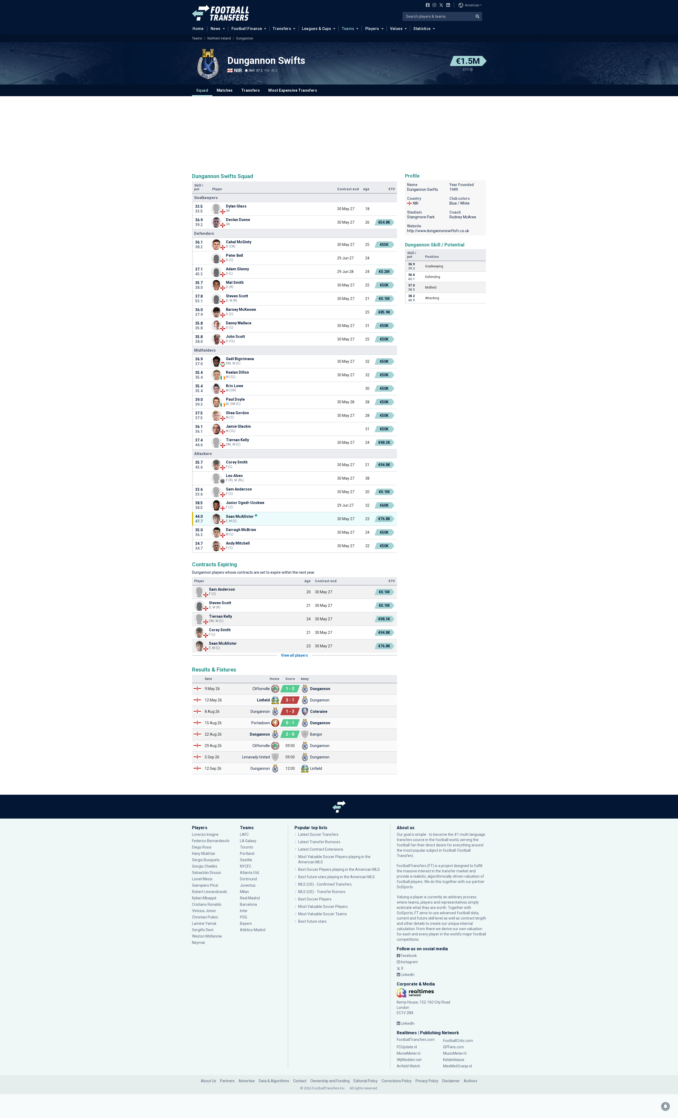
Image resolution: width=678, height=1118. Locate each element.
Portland (247, 853)
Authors (470, 1081)
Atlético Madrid (252, 930)
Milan (244, 892)
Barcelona (248, 904)
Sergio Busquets (206, 860)
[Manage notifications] (665, 1106)
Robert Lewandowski (209, 892)
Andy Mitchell (238, 543)
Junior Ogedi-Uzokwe (245, 503)
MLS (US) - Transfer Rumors (321, 892)
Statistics (422, 28)
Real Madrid (250, 898)
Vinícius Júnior (204, 911)
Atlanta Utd (249, 872)
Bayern (246, 923)
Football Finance (246, 28)
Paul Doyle (235, 399)
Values (396, 28)
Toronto (246, 847)
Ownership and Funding (330, 1081)
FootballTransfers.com (416, 1039)
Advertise (247, 1081)
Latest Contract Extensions (320, 849)
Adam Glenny (237, 269)
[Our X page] (440, 5)
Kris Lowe (234, 386)
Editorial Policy (366, 1081)
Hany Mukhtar (203, 853)
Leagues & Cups (316, 28)
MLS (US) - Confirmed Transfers (325, 884)
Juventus (248, 885)
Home (198, 28)
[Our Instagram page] (433, 5)
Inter (244, 911)
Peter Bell (234, 255)
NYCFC (245, 866)
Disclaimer (451, 1081)
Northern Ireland (219, 38)
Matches (225, 90)
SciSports (405, 887)
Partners (227, 1081)
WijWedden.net (409, 1060)
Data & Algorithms (274, 1081)
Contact (299, 1081)
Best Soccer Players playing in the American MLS (339, 869)
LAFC (244, 834)
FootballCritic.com (458, 1041)
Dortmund (248, 879)
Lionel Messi (202, 879)
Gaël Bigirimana (240, 359)
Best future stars (312, 921)
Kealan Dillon (237, 372)
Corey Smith (237, 462)
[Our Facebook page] (427, 5)
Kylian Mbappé (204, 898)
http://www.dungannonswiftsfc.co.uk (438, 231)
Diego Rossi (201, 847)
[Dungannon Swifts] (208, 64)
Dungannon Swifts (266, 60)
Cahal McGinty (238, 242)
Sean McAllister (240, 516)
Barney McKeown (241, 309)
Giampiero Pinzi (205, 885)
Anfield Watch (408, 1066)
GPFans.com (453, 1047)
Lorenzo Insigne (205, 834)
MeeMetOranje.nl (457, 1066)
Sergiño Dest (202, 930)
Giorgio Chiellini (204, 866)
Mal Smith (235, 282)
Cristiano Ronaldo (206, 904)
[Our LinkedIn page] (447, 5)
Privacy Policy (427, 1081)
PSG (243, 917)
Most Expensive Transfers (292, 90)
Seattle (246, 860)
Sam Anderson (239, 489)
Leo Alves (234, 476)
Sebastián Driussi (207, 872)
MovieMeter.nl (408, 1053)
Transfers (282, 28)
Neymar (198, 942)
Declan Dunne (238, 220)
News (216, 28)
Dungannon (244, 38)
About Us (208, 1081)
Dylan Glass (236, 206)
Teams (348, 28)
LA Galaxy (248, 841)
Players (372, 28)
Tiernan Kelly (237, 440)
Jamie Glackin (238, 426)
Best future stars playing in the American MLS (336, 877)
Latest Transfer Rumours (319, 842)
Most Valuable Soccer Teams (322, 914)
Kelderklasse (453, 1060)
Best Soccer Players (315, 899)
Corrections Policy (397, 1081)
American (472, 5)
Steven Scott (237, 296)
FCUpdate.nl (407, 1047)
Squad (202, 90)
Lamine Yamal (204, 923)
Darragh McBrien (241, 530)
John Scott (235, 336)
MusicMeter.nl (454, 1053)
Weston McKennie (207, 936)
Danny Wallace (238, 323)
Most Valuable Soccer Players (323, 906)
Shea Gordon (237, 413)
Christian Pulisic (205, 917)
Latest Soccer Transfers (318, 834)
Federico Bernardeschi (210, 841)
